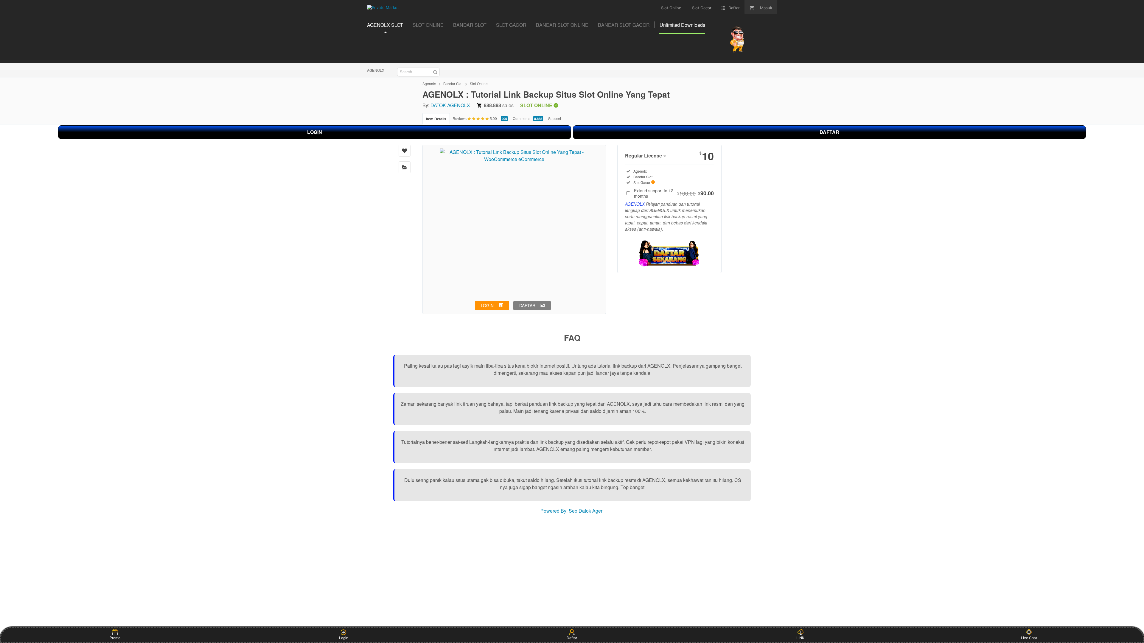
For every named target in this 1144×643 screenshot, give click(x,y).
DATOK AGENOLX (450, 105)
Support (554, 118)
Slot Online (479, 83)
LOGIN (314, 132)
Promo (115, 638)
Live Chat (1029, 638)
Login (343, 638)
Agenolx (429, 83)
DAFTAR (829, 132)
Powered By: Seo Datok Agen (572, 510)
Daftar (572, 638)
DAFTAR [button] (527, 305)
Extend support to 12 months (674, 193)
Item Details (436, 118)
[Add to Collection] (405, 167)
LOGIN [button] (487, 305)
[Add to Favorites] (405, 151)
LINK (800, 638)
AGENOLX (375, 70)
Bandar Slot (452, 83)
